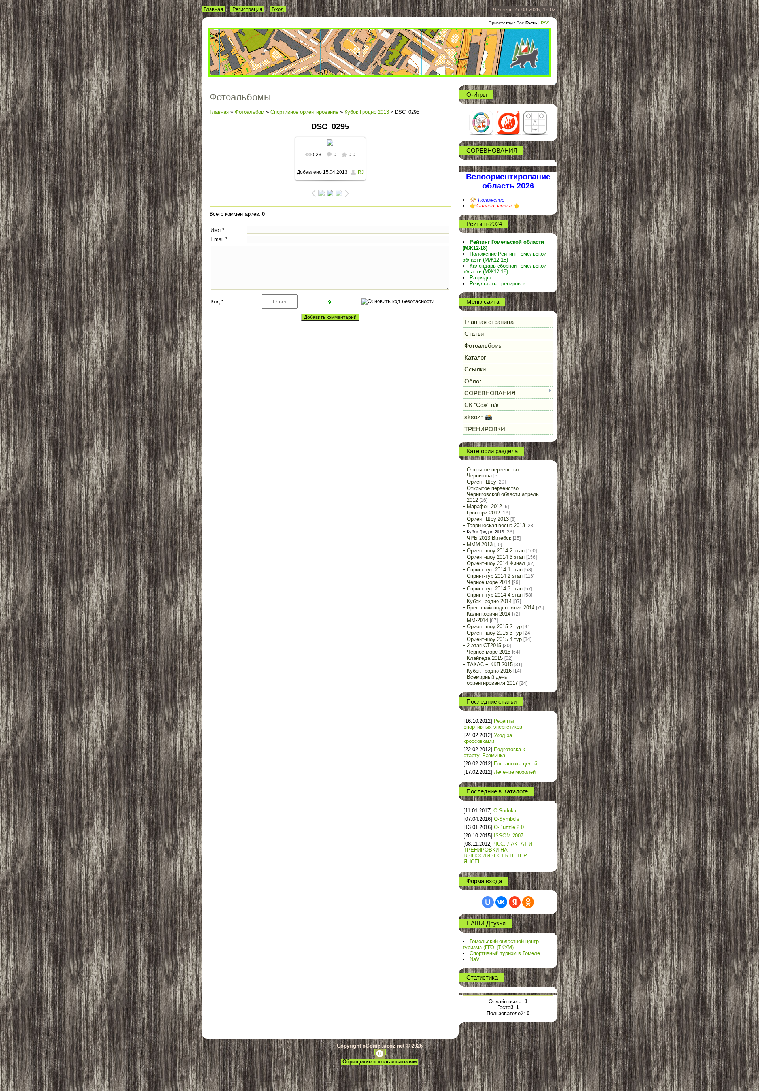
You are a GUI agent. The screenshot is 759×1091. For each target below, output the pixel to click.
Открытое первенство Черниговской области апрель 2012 (503, 494)
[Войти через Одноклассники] (528, 902)
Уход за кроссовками (488, 738)
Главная (213, 9)
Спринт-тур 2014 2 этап (495, 576)
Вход (278, 9)
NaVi (475, 959)
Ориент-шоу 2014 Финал (496, 563)
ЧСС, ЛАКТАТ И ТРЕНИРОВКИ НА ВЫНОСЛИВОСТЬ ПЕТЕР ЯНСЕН (498, 853)
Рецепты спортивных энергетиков (493, 724)
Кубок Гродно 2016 (489, 671)
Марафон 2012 (484, 506)
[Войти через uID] (488, 902)
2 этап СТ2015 (484, 645)
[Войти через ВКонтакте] (501, 902)
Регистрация (247, 9)
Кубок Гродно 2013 (366, 112)
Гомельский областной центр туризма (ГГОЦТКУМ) (501, 944)
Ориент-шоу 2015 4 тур (494, 639)
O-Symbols (506, 819)
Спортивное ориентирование (304, 112)
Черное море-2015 (488, 652)
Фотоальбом (249, 112)
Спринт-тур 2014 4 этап (495, 595)
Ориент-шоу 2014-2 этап (496, 551)
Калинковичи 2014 (488, 614)
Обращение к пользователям (379, 1062)
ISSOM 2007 (508, 836)
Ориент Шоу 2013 (488, 519)
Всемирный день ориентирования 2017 (492, 680)
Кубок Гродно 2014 (489, 601)
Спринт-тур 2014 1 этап (495, 570)
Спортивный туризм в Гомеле (505, 953)
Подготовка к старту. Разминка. (494, 752)
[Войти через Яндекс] (515, 902)
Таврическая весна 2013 (496, 525)
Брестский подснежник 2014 (500, 608)
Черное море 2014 (488, 582)
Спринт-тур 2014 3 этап (495, 589)
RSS (545, 23)
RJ (361, 172)
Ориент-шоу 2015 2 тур (494, 626)
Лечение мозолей (515, 772)
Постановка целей (515, 764)
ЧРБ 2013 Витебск (489, 538)
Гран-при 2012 (483, 513)
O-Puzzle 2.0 (509, 827)
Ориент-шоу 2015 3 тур (494, 633)
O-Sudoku (504, 811)
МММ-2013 (480, 544)
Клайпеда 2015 (485, 658)
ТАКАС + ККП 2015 (490, 664)
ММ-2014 (477, 620)
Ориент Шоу (481, 482)
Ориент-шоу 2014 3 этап (496, 557)
